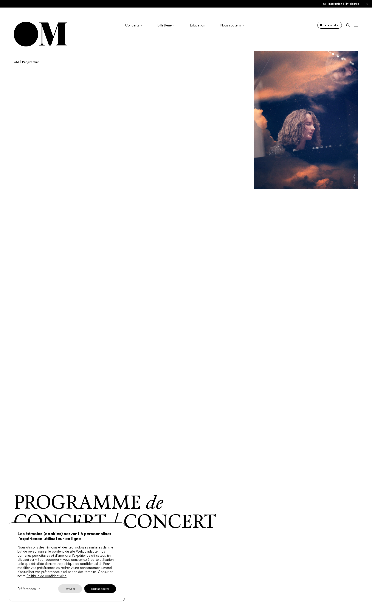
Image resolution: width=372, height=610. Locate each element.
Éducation (197, 25)
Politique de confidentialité (46, 576)
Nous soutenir (230, 25)
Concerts (132, 25)
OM (16, 62)
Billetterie (164, 25)
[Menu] (356, 25)
